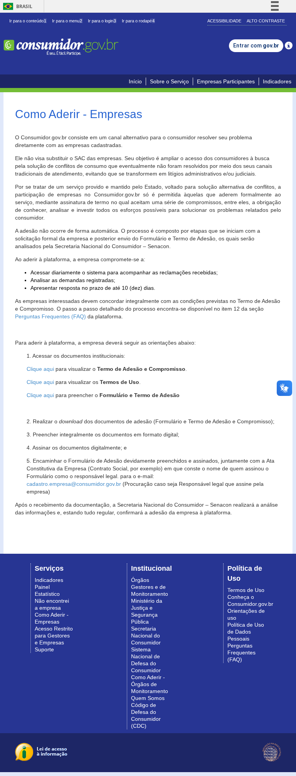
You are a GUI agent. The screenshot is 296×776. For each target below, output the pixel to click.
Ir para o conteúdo (27, 21)
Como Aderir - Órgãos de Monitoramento (149, 684)
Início (135, 81)
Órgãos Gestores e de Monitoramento (149, 587)
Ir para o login (102, 21)
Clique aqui (40, 369)
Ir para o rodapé (138, 21)
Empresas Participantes (226, 81)
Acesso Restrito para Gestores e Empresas (54, 636)
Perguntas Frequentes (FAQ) (50, 316)
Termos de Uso (245, 590)
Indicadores (277, 81)
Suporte (44, 649)
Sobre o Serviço (169, 81)
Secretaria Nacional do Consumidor (146, 636)
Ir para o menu (67, 21)
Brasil (16, 6)
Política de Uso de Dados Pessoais (245, 632)
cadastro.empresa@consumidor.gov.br (74, 484)
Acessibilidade (224, 21)
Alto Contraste (266, 21)
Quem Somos (148, 698)
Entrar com (256, 45)
